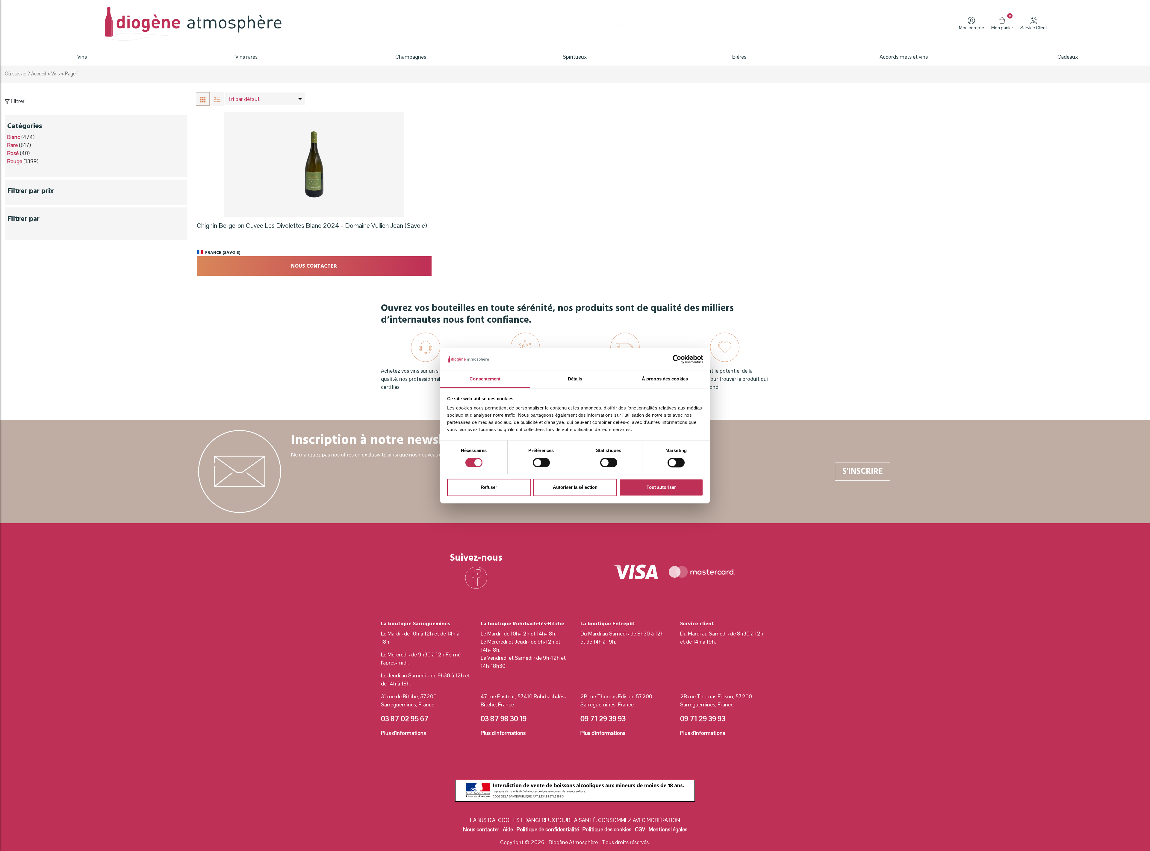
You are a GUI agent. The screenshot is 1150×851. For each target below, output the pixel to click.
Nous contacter (314, 266)
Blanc (13, 137)
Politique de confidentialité (548, 829)
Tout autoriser (661, 487)
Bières (739, 56)
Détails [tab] (575, 379)
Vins (55, 74)
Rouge (14, 161)
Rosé (13, 153)
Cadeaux (1067, 56)
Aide (508, 829)
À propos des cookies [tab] (665, 379)
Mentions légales (668, 829)
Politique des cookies (606, 829)
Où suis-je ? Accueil (25, 74)
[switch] (541, 462)
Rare (12, 145)
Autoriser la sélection (575, 487)
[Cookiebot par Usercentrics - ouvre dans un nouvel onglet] (677, 359)
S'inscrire (862, 471)
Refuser (489, 487)
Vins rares (246, 56)
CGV (640, 829)
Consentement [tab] (485, 379)
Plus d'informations (403, 732)
